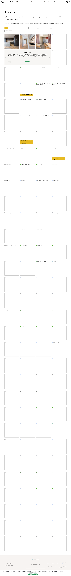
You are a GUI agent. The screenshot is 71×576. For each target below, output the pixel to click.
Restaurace (45, 28)
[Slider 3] (29, 64)
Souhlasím (30, 574)
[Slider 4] (31, 64)
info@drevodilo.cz (9, 565)
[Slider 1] (25, 64)
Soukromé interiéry (54, 28)
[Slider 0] (23, 64)
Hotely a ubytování (13, 28)
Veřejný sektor (8, 30)
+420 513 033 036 (9, 563)
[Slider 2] (27, 64)
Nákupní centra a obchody (35, 28)
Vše (6, 28)
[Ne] (64, 573)
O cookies (35, 574)
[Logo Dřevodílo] (6, 1)
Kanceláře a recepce (23, 28)
